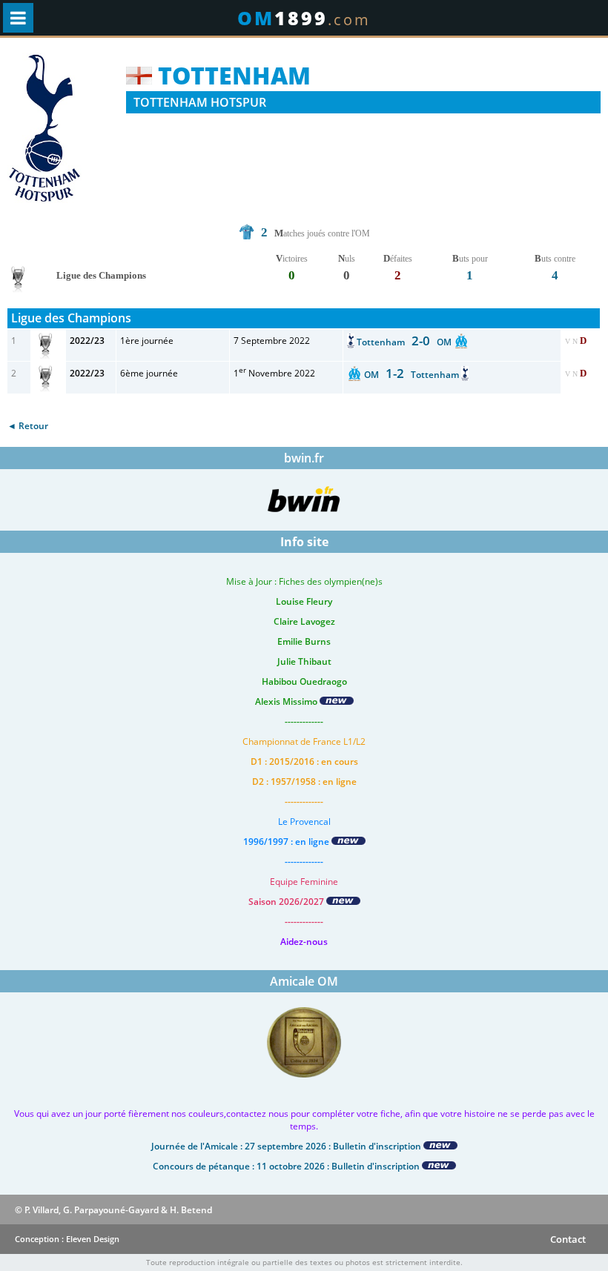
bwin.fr (304, 458)
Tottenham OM (405, 342)
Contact (568, 1239)
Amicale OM (304, 981)
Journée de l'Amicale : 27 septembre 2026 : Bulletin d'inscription (287, 1146)
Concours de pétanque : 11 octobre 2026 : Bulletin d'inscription (287, 1166)
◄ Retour (27, 425)
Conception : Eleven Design (67, 1238)
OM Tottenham (412, 374)
